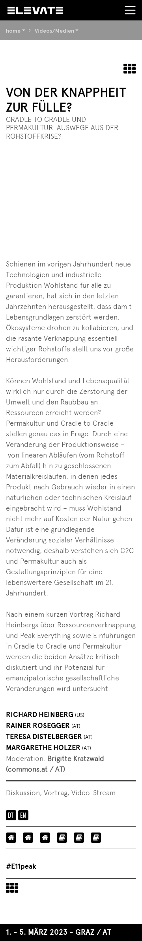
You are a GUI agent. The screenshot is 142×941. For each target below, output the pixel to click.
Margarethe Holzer (48, 747)
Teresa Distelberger (49, 736)
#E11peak (21, 866)
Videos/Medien (54, 31)
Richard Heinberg (45, 714)
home (13, 31)
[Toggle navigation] (130, 10)
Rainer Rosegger (43, 725)
